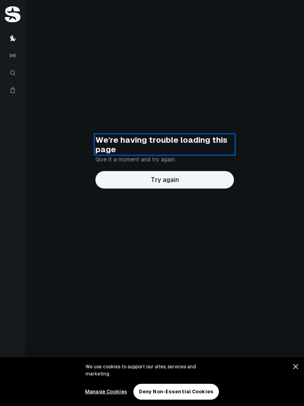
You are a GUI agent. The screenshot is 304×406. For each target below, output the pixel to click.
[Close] (295, 366)
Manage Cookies (106, 391)
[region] (152, 381)
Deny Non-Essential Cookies (176, 392)
